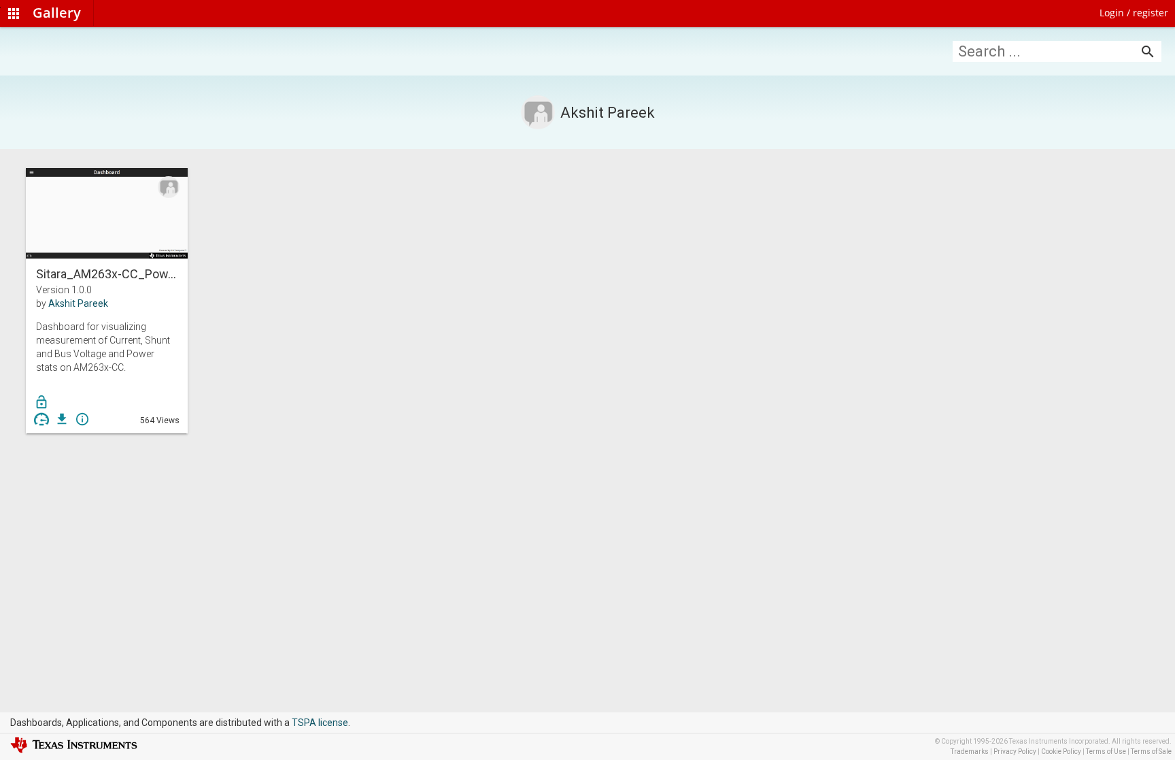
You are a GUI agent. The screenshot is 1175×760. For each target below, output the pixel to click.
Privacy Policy (1014, 751)
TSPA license (320, 722)
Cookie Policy (1061, 751)
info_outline (82, 419)
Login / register (1134, 12)
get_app (61, 419)
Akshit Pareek (78, 303)
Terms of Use (1106, 751)
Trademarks (970, 751)
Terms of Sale (1151, 751)
